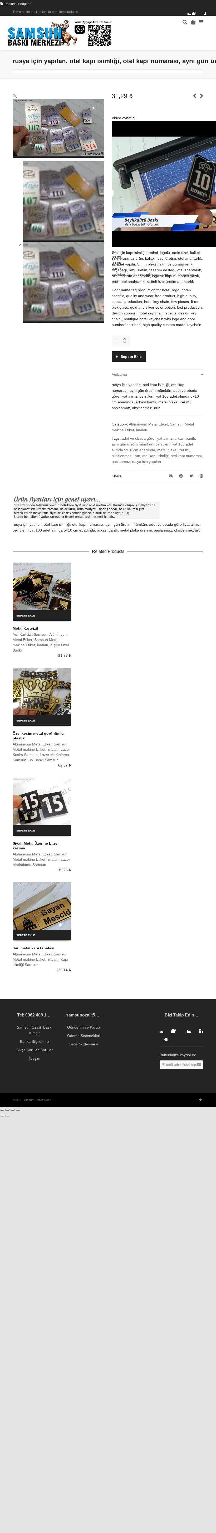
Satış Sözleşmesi (83, 1044)
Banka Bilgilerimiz (34, 1041)
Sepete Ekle (131, 356)
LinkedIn (164, 1037)
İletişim (34, 1058)
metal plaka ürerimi (173, 450)
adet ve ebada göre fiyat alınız (147, 438)
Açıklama (119, 374)
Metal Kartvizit (25, 628)
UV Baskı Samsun (43, 760)
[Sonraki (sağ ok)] (7, 1115)
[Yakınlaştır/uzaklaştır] (18, 1110)
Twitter (187, 12)
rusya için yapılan (146, 461)
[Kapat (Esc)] (2, 1110)
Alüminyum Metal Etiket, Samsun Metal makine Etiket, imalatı (40, 639)
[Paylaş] (7, 1110)
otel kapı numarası (186, 456)
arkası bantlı (184, 438)
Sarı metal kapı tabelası (33, 948)
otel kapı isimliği (155, 456)
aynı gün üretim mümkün (132, 444)
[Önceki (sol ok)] (2, 1115)
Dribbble (203, 12)
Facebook (195, 12)
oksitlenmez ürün (126, 456)
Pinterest (198, 1028)
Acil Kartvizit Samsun (30, 634)
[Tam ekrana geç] (13, 1110)
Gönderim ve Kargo (83, 1027)
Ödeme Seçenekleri (83, 1036)
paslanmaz (121, 461)
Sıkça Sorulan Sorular (34, 1050)
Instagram (164, 1028)
